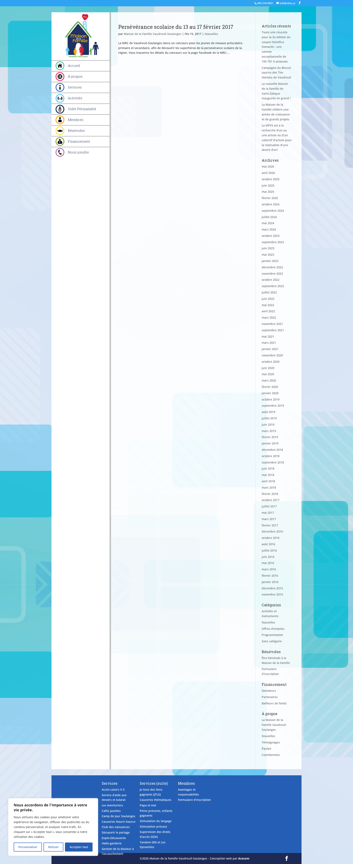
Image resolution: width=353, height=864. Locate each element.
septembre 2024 (273, 211)
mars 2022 (269, 317)
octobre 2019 (270, 399)
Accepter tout (79, 847)
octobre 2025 (270, 179)
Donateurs (269, 691)
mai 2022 (268, 305)
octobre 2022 (270, 280)
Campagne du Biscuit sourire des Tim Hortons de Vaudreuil (276, 72)
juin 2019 (268, 424)
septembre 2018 (273, 462)
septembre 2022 (273, 286)
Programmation (272, 635)
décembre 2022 (272, 267)
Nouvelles (211, 34)
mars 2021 (269, 343)
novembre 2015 (272, 594)
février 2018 (270, 494)
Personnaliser (27, 847)
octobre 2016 (270, 538)
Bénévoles (76, 130)
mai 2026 (268, 166)
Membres (75, 119)
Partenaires (270, 697)
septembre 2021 (273, 330)
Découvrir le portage (116, 832)
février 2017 (270, 525)
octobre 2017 (270, 500)
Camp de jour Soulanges (118, 816)
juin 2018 (268, 468)
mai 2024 (268, 223)
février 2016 (270, 575)
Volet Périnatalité (82, 108)
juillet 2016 (269, 550)
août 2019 (268, 412)
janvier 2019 (270, 443)
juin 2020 (268, 368)
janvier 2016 (270, 582)
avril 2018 (268, 481)
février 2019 (270, 437)
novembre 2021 (272, 324)
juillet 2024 (269, 217)
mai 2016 (268, 563)
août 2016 (268, 544)
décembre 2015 (272, 588)
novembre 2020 (272, 355)
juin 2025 (268, 185)
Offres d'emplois (273, 629)
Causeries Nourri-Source (118, 822)
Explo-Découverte (114, 838)
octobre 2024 (270, 204)
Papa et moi (148, 805)
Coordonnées (271, 755)
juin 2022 (268, 299)
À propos (75, 76)
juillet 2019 (269, 418)
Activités (75, 98)
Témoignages (271, 742)
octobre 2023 (270, 236)
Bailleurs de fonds (274, 703)
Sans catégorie (272, 641)
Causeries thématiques (155, 800)
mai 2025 (268, 192)
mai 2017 (268, 513)
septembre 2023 (273, 242)
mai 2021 (268, 336)
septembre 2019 (273, 405)
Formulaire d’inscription (194, 800)
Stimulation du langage (156, 821)
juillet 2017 (269, 506)
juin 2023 (268, 248)
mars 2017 (269, 519)
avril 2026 (268, 173)
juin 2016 (268, 557)
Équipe (266, 748)
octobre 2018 (270, 456)
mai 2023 (268, 254)
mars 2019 (269, 431)
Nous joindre (78, 152)
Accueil (74, 65)
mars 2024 (269, 229)
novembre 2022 (272, 273)
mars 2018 (269, 487)
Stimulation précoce (153, 826)
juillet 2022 (269, 292)
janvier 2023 (270, 261)
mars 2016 (269, 569)
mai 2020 (268, 374)
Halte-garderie (112, 843)
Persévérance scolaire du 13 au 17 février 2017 (175, 26)
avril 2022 (268, 311)
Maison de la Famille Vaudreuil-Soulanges (152, 34)
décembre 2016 (272, 531)
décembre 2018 (272, 450)
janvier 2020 (270, 393)
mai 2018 (268, 475)
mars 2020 (269, 380)
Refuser (53, 847)
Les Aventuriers (112, 805)
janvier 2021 (270, 349)
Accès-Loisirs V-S (113, 789)
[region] (53, 827)
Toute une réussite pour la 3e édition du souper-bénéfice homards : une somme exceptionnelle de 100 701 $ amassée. (276, 46)
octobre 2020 (270, 362)
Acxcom (243, 858)
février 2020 (270, 387)
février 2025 (270, 198)
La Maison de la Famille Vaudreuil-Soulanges (274, 725)
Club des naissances (116, 827)
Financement (79, 141)
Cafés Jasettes (111, 811)
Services (75, 87)
